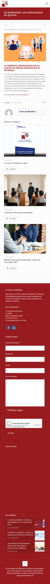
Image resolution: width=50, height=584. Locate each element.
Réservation (38, 571)
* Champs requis (15, 410)
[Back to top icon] (25, 563)
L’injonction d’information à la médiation (18, 213)
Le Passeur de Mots (35, 573)
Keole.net (30, 575)
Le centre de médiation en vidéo (15, 163)
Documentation (27, 571)
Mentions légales (13, 573)
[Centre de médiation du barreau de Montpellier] (5, 4)
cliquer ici (25, 95)
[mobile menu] (47, 4)
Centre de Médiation (21, 29)
